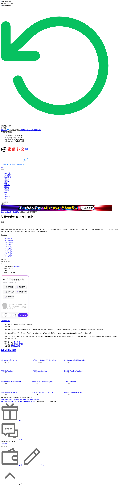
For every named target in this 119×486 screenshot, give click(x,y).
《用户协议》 (24, 130)
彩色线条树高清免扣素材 (9, 392)
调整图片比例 (10, 297)
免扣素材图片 (8, 240)
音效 (5, 192)
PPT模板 (7, 173)
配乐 (5, 194)
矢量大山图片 (8, 246)
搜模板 (6, 198)
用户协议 (17, 399)
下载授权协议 (18, 344)
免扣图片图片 (8, 250)
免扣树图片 (8, 238)
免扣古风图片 (8, 256)
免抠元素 (7, 179)
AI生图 (24, 315)
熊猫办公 (4, 399)
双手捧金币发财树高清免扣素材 (11, 381)
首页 (2, 167)
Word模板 (7, 175)
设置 (15, 315)
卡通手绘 (16, 212)
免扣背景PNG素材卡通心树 (73, 392)
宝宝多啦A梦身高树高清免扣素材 (75, 360)
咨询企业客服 (15, 346)
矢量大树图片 (8, 242)
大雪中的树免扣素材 (7, 371)
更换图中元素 (10, 292)
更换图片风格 (23, 287)
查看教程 (17, 266)
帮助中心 (30, 399)
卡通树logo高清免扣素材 (40, 371)
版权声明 (23, 399)
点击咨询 (4, 443)
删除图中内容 (23, 292)
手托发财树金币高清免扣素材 (73, 371)
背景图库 (7, 181)
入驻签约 (36, 399)
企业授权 (17, 342)
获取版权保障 (5, 321)
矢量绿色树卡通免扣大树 (9, 360)
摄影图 (6, 187)
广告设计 (7, 185)
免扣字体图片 (8, 248)
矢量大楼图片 (8, 244)
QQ (3, 128)
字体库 (6, 189)
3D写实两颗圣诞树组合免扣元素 (42, 392)
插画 (5, 183)
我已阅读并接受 (19, 130)
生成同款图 (9, 287)
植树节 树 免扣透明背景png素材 (42, 381)
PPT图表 (7, 196)
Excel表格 (7, 177)
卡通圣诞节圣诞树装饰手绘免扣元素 (44, 360)
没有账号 (35, 130)
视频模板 (7, 191)
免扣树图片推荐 (8, 350)
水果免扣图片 (8, 254)
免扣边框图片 (8, 252)
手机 (4, 130)
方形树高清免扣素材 (70, 381)
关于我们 (10, 399)
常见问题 (4, 446)
